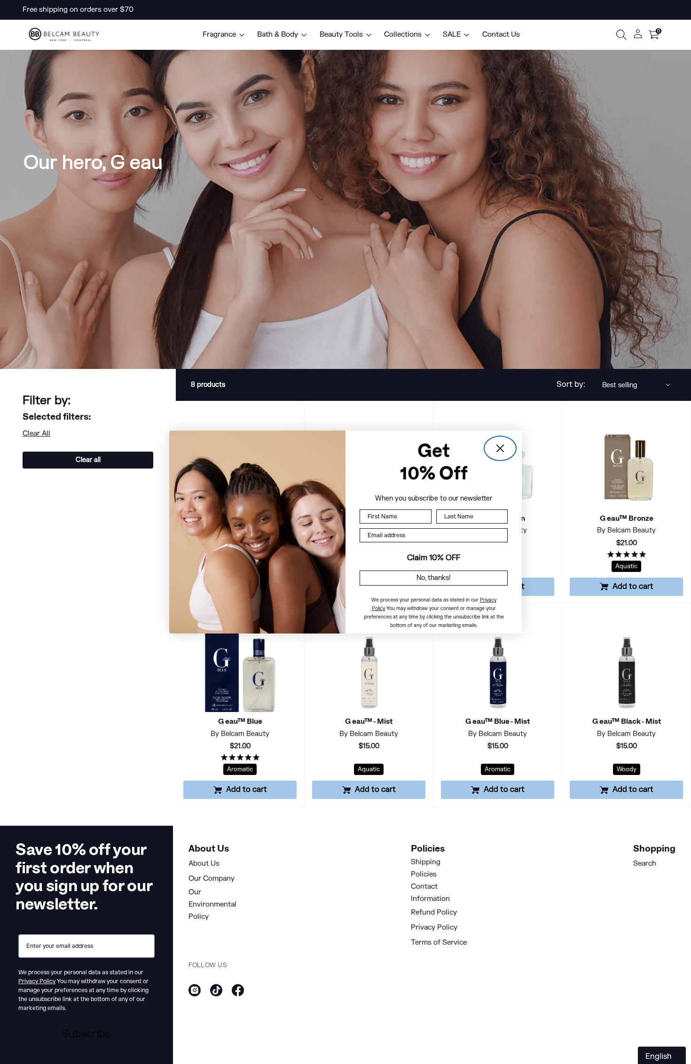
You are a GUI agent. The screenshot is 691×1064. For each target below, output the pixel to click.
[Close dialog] (500, 448)
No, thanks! (433, 578)
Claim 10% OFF (433, 558)
